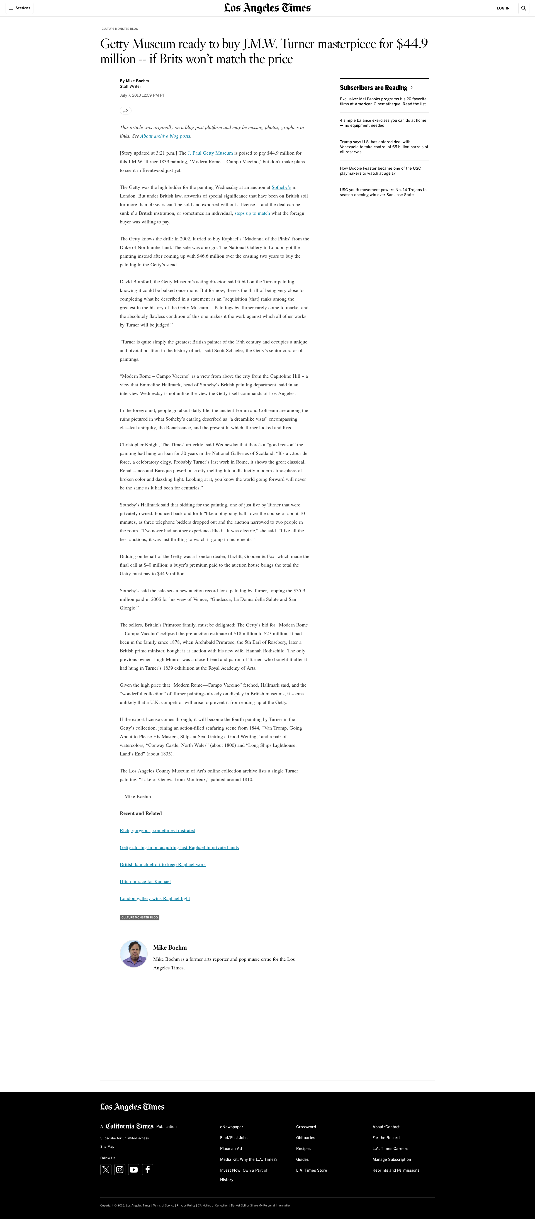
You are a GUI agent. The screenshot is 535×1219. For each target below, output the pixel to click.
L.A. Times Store (311, 1170)
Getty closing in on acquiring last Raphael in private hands (179, 847)
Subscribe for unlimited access (124, 1138)
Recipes (303, 1149)
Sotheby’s (281, 187)
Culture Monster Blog (120, 29)
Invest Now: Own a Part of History (244, 1175)
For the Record (386, 1138)
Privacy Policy (186, 1205)
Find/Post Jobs (233, 1138)
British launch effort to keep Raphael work (163, 864)
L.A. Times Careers (390, 1149)
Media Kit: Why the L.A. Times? (249, 1160)
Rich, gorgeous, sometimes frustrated (157, 830)
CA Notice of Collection (213, 1205)
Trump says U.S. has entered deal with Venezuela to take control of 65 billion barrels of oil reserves (384, 147)
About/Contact (386, 1127)
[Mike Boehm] (134, 954)
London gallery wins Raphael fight (155, 898)
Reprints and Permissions (396, 1170)
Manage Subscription (392, 1160)
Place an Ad (231, 1149)
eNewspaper (231, 1127)
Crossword (306, 1127)
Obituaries (305, 1138)
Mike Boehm (137, 81)
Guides (302, 1160)
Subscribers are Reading (373, 87)
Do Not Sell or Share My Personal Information (261, 1205)
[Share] (126, 110)
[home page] (267, 7)
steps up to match (253, 212)
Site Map (107, 1147)
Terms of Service (163, 1205)
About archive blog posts (165, 135)
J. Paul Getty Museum (211, 152)
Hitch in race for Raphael (145, 881)
